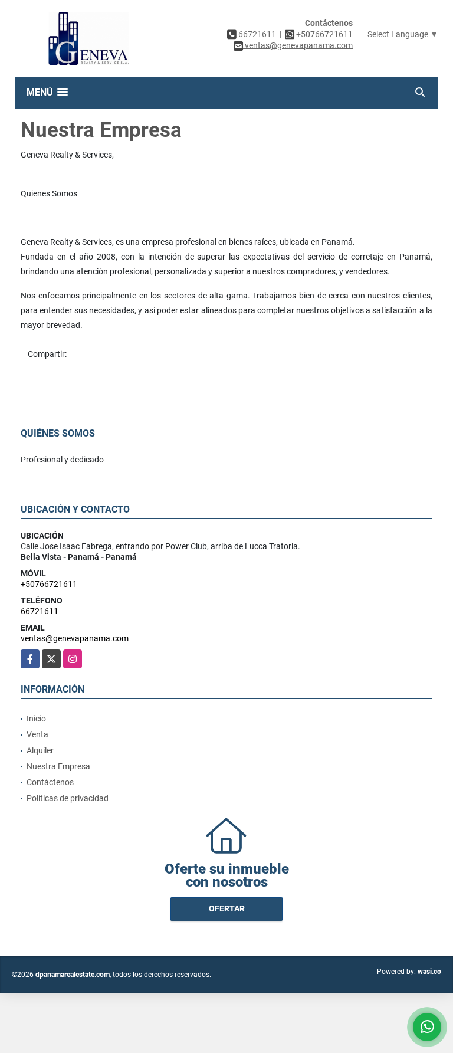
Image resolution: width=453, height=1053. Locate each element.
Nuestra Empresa (58, 766)
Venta (37, 734)
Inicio (36, 718)
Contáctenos (50, 782)
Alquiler (40, 750)
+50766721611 (324, 34)
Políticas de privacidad (68, 798)
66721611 (257, 34)
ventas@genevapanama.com (75, 638)
